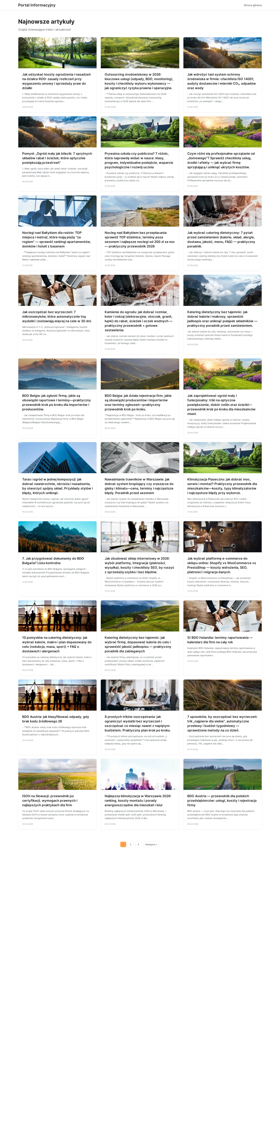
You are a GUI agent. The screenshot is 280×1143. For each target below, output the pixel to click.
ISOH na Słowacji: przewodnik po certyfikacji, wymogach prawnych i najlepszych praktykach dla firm (49, 800)
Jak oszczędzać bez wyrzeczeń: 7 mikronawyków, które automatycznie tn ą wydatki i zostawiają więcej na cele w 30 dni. (57, 316)
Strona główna (253, 5)
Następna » (151, 844)
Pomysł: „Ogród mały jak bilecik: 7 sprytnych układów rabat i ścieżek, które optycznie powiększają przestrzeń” (57, 158)
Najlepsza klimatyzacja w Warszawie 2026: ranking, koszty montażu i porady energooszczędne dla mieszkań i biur (138, 800)
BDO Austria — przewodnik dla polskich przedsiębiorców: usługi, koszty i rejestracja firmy (222, 800)
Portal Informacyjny (37, 5)
